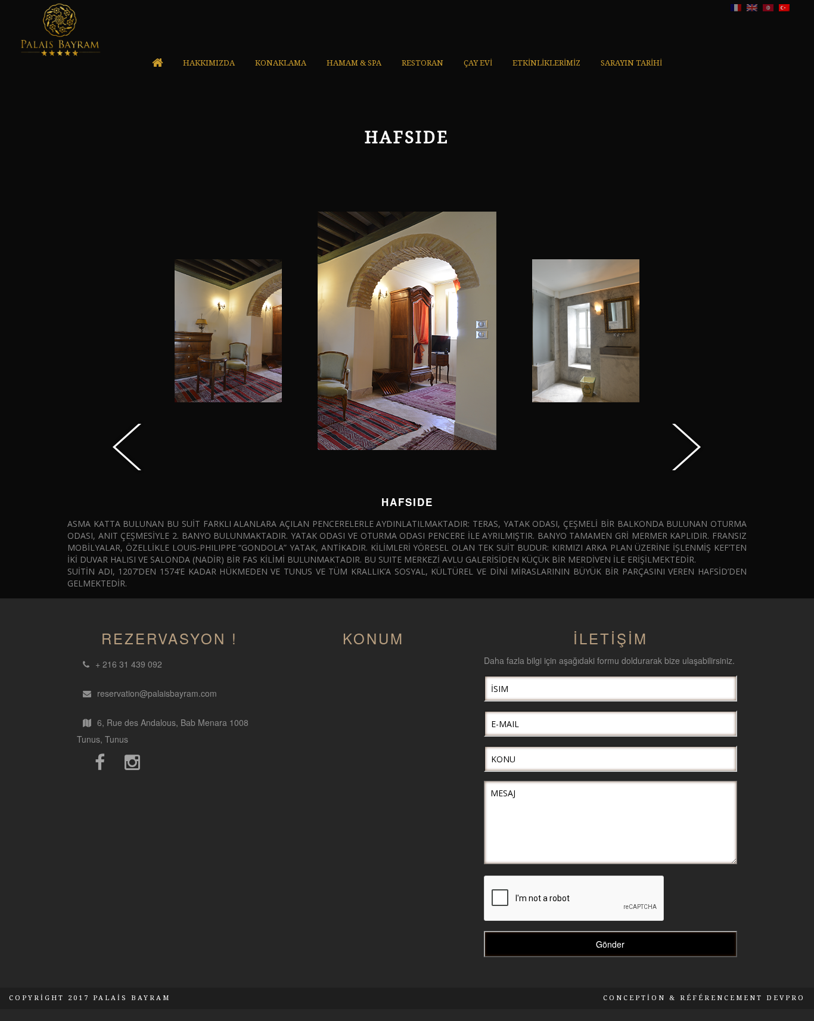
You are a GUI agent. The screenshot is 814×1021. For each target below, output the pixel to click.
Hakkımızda (209, 62)
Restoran (422, 62)
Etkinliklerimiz (546, 62)
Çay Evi (478, 62)
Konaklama (280, 62)
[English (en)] (752, 7)
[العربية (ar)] (768, 7)
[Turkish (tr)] (784, 7)
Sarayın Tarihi (631, 62)
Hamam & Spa (354, 62)
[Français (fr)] (736, 7)
